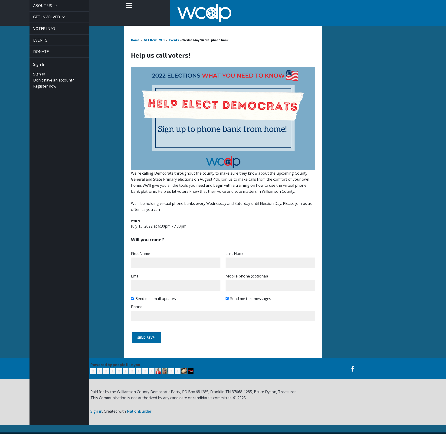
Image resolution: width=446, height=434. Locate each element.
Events (174, 40)
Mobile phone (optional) (247, 276)
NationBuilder (139, 411)
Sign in (34, 74)
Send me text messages (250, 298)
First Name (140, 253)
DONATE (35, 51)
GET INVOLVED (42, 17)
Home (135, 40)
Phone (136, 306)
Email (135, 276)
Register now (39, 86)
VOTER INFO (39, 28)
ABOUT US (38, 5)
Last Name (235, 253)
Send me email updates (156, 298)
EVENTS (35, 40)
